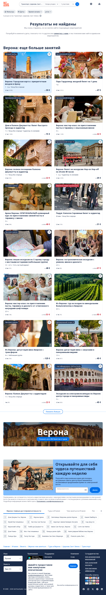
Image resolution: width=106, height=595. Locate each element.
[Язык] (91, 4)
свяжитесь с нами (61, 33)
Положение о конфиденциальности (50, 501)
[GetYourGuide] (6, 4)
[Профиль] (99, 4)
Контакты (48, 557)
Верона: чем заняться (37, 546)
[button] (27, 72)
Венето (23, 546)
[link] (27, 72)
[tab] (23, 511)
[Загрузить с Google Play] (35, 558)
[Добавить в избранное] (49, 54)
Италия (15, 546)
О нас (73, 557)
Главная (6, 546)
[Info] (40, 16)
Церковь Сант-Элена (71, 546)
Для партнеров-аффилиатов (91, 569)
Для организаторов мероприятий (92, 558)
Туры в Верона (54, 546)
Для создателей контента (91, 564)
